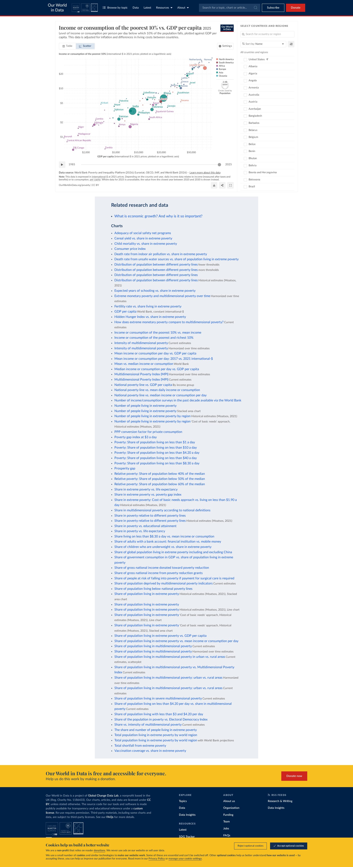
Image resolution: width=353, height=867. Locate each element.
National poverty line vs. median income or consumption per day (160, 395)
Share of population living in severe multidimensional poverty (158, 698)
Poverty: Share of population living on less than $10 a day (155, 447)
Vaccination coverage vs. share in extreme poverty (150, 750)
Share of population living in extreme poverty (146, 594)
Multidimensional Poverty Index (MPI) (141, 374)
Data (136, 7)
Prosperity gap (124, 468)
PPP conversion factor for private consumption (148, 432)
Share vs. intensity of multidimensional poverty (148, 724)
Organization (231, 808)
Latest (147, 7)
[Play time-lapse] (62, 164)
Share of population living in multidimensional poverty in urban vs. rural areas (169, 656)
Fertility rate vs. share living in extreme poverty (147, 306)
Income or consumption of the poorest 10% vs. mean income (157, 332)
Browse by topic (117, 7)
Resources (162, 7)
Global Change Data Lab (103, 795)
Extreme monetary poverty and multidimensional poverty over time (162, 296)
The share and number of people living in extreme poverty (155, 730)
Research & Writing (280, 801)
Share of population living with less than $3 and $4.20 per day (158, 714)
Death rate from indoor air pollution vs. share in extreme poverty (160, 254)
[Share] (222, 185)
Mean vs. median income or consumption (143, 363)
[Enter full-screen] (230, 185)
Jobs (226, 828)
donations (99, 850)
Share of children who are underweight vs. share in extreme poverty (162, 547)
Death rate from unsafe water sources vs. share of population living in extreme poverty (176, 259)
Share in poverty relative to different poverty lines (150, 515)
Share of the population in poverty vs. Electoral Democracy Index (161, 719)
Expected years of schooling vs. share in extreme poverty (154, 290)
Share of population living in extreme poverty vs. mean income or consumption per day (176, 641)
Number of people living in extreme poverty (145, 405)
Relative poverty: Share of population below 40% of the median (159, 473)
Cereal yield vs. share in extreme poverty (143, 238)
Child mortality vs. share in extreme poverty (145, 243)
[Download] (214, 185)
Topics (183, 801)
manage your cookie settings (185, 858)
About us (229, 801)
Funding (228, 814)
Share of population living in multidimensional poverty (153, 646)
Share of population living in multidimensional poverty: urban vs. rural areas (168, 677)
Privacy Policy (157, 858)
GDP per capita (125, 311)
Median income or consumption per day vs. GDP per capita (156, 369)
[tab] (67, 46)
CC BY (95, 185)
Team (226, 821)
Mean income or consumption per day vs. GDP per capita (155, 353)
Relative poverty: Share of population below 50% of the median (159, 478)
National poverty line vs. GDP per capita (143, 385)
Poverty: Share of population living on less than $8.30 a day (156, 463)
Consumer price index (130, 248)
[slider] (219, 165)
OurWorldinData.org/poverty (74, 185)
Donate (295, 7)
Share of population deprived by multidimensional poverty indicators (163, 583)
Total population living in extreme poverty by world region (155, 735)
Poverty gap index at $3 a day (135, 437)
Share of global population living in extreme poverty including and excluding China (173, 552)
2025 (228, 164)
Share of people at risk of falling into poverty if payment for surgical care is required (174, 578)
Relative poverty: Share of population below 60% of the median (159, 484)
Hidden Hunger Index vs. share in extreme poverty (150, 316)
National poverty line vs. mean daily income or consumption (157, 390)
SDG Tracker (187, 836)
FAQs (109, 817)
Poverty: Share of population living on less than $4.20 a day (156, 452)
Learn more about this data (205, 172)
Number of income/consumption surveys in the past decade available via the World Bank (177, 400)
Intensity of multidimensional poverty (141, 343)
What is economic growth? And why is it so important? (158, 216)
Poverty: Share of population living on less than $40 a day (155, 458)
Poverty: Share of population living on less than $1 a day (154, 442)
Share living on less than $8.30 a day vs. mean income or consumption (164, 536)
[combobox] (229, 8)
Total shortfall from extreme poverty (140, 745)
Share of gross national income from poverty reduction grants (158, 573)
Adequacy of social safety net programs (142, 233)
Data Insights (187, 814)
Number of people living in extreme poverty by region (152, 416)
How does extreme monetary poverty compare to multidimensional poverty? (168, 322)
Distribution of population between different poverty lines (156, 264)
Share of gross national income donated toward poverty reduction (161, 567)
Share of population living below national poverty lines (153, 588)
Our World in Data (57, 7)
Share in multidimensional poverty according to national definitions (162, 510)
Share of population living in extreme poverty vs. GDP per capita (160, 635)
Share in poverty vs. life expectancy (139, 531)
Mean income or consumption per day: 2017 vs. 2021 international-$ (163, 358)
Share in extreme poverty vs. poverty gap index (147, 494)
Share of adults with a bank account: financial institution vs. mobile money (167, 541)
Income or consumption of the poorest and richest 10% (153, 337)
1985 (72, 164)
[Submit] (255, 7)
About (181, 7)
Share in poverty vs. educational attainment (145, 526)
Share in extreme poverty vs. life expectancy (146, 489)
